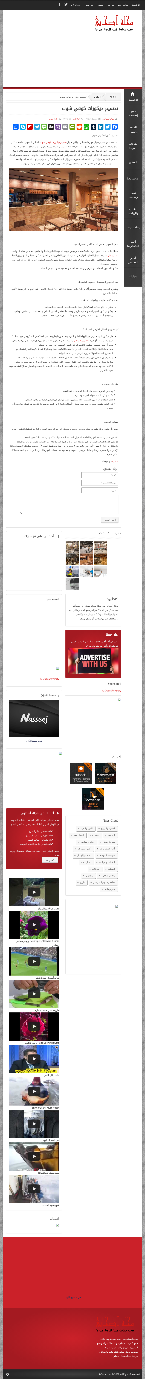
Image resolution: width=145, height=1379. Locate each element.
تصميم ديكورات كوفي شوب (53, 142)
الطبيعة (111, 835)
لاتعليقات (53, 119)
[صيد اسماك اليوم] (34, 1124)
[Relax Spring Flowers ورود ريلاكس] (34, 1026)
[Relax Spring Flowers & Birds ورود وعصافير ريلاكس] (34, 925)
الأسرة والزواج (108, 828)
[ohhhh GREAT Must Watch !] (34, 1091)
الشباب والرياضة (107, 862)
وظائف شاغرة (108, 875)
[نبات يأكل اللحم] (34, 1059)
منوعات (96, 868)
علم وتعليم (110, 889)
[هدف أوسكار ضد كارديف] (34, 961)
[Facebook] (59, 4)
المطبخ (111, 868)
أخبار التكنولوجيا (107, 848)
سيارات (87, 862)
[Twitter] (65, 4)
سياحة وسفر (109, 841)
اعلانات (97, 96)
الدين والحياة (86, 828)
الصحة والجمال (84, 855)
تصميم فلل (113, 255)
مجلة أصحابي (108, 119)
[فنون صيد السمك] (34, 1189)
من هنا (48, 860)
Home (112, 96)
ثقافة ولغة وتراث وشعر (104, 882)
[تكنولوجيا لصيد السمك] (34, 892)
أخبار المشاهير (84, 848)
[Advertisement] (42, 54)
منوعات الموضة (107, 855)
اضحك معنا (79, 835)
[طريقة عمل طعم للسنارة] (34, 994)
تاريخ (82, 882)
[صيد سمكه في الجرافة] (34, 1156)
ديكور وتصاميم (87, 841)
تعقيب (115, 461)
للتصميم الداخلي (81, 340)
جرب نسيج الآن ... (72, 1297)
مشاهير (89, 875)
